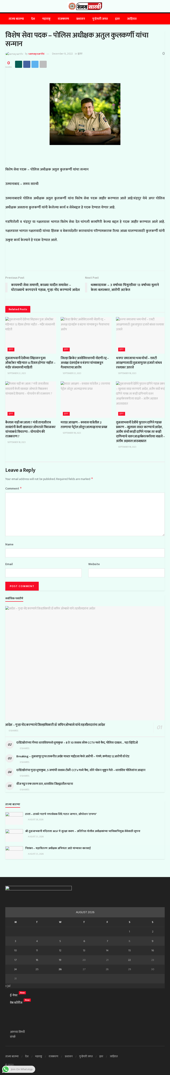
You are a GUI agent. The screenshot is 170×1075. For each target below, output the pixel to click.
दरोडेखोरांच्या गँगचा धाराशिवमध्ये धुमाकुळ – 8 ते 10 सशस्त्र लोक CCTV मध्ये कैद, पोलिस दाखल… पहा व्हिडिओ (77, 742)
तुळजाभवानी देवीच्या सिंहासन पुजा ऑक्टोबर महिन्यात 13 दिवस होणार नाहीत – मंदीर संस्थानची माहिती (30, 362)
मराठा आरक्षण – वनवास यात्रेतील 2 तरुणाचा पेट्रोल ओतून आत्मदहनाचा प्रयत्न (84, 425)
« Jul (7, 985)
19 (60, 960)
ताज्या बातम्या (16, 18)
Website (94, 564)
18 (37, 960)
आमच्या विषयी (17, 1031)
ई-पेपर (13, 995)
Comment (13, 488)
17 (15, 960)
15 (129, 950)
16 (152, 950)
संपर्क (13, 1036)
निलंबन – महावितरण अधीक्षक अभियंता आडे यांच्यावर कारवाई (58, 848)
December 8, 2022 (62, 53)
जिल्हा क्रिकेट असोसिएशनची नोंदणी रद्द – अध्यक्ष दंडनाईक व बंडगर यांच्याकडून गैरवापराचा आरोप (85, 362)
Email (9, 564)
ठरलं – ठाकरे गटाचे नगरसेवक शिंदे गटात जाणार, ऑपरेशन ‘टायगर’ (61, 814)
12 (60, 950)
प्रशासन (80, 18)
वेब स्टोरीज (16, 1002)
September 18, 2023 (127, 373)
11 (37, 950)
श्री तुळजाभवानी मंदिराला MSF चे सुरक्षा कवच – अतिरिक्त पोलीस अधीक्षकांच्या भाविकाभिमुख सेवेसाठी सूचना (82, 831)
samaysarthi (36, 53)
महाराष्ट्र (46, 18)
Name (9, 544)
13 (84, 950)
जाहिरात (132, 18)
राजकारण (63, 18)
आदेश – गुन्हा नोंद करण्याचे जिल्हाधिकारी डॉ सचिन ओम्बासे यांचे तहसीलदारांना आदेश (55, 725)
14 (107, 950)
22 (129, 960)
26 (60, 969)
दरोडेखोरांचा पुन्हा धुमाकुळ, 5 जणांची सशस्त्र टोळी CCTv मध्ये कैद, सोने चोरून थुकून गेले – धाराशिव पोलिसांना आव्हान (80, 770)
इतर (117, 18)
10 (15, 950)
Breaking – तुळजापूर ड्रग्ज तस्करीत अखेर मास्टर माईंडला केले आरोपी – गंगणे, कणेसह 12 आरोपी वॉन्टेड (72, 756)
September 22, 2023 (16, 373)
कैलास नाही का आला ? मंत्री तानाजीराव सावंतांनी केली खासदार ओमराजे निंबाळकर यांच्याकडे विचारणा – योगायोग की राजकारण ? (30, 429)
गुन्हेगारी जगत (100, 18)
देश (33, 18)
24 (15, 969)
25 (37, 969)
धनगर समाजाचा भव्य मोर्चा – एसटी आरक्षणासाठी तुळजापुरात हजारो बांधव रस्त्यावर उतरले (139, 362)
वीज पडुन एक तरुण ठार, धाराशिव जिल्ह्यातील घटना (44, 783)
